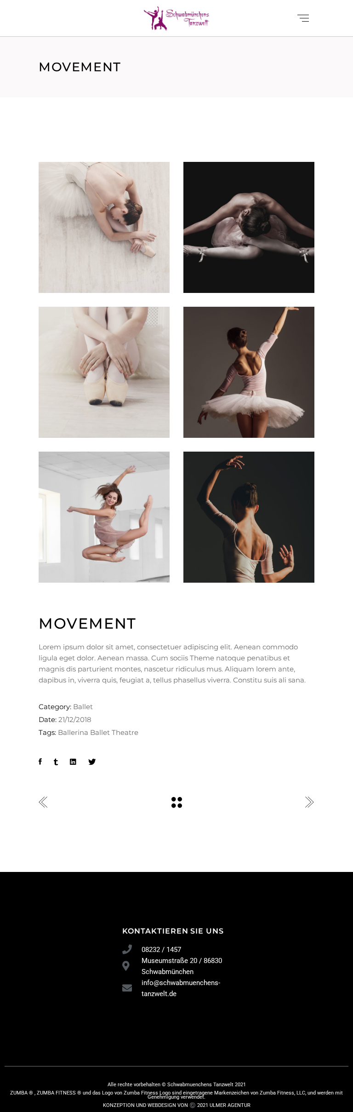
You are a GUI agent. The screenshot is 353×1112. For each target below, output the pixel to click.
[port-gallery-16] (248, 372)
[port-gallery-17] (104, 372)
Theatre (125, 732)
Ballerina (73, 732)
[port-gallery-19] (104, 517)
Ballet (83, 706)
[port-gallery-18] (248, 227)
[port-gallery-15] (104, 227)
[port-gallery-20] (248, 517)
